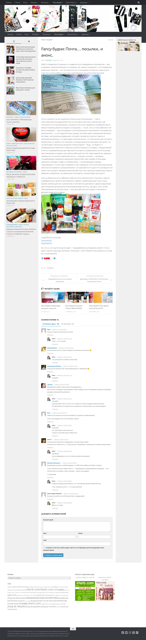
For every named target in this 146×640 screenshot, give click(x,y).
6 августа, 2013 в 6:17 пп (64, 375)
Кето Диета (56, 595)
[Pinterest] (133, 632)
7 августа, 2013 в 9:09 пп (69, 463)
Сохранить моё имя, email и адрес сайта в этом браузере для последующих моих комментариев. (73, 549)
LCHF (16, 592)
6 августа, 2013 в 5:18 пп (62, 384)
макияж (21, 601)
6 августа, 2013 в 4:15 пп (66, 348)
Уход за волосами (16, 598)
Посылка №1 (46, 240)
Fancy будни (57, 2)
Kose (13, 592)
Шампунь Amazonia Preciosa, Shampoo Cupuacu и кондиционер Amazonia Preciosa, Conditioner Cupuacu (21, 231)
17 (111, 294)
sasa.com (11, 595)
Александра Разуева (54, 366)
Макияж (34, 2)
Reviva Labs (64, 592)
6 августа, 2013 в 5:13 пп (70, 366)
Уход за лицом (25, 117)
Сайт (45, 540)
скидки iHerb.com (46, 604)
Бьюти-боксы (71, 2)
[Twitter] (126, 632)
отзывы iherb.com (29, 603)
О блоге (17, 2)
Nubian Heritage (37, 592)
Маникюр (44, 2)
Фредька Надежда (53, 463)
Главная (9, 2)
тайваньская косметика (59, 604)
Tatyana (49, 384)
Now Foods (29, 592)
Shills (34, 595)
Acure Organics (12, 587)
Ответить (50, 335)
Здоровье (83, 2)
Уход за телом (11, 145)
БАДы (50, 595)
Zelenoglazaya (52, 348)
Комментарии (51, 324)
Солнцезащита (64, 595)
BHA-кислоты (48, 587)
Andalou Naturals (34, 587)
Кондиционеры (11, 224)
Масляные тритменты (14, 172)
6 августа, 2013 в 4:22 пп (64, 357)
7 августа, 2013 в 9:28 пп (64, 481)
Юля (48, 413)
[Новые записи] (13, 41)
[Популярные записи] (28, 41)
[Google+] (137, 632)
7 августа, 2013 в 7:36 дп (64, 425)
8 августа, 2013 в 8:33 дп (71, 493)
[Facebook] (122, 632)
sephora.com (20, 595)
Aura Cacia (42, 587)
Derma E (13, 590)
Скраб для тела (17, 143)
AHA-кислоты (23, 587)
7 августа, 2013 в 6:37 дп (59, 413)
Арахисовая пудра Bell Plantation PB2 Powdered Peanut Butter (24, 80)
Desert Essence (21, 590)
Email (80, 533)
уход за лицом (16, 606)
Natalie (49, 60)
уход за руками (33, 606)
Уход (25, 2)
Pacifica (45, 592)
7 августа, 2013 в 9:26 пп (64, 451)
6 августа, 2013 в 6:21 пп (64, 398)
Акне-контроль (11, 198)
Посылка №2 (46, 243)
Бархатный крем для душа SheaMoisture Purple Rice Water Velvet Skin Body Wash (26, 49)
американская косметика (42, 597)
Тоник (16, 117)
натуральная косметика (41, 601)
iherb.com (50, 268)
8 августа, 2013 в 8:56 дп (64, 502)
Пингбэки (68, 324)
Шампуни (18, 226)
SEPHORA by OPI (28, 595)
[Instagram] (130, 632)
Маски (20, 198)
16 (112, 40)
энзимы (58, 606)
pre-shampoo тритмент (54, 592)
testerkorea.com (42, 595)
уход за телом (48, 606)
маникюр (27, 601)
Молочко (9, 117)
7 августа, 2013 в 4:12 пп (61, 439)
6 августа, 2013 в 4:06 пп (59, 329)
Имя (45, 533)
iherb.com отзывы (52, 589)
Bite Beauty (62, 587)
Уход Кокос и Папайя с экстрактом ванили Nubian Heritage (25, 70)
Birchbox (55, 587)
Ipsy (65, 590)
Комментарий (48, 520)
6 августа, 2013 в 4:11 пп (64, 338)
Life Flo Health (22, 592)
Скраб (8, 143)
